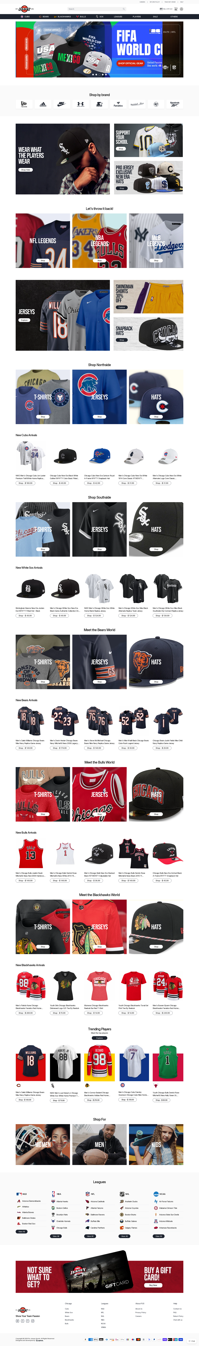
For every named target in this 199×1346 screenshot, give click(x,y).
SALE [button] (155, 16)
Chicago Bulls (61, 1228)
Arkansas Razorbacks (168, 1228)
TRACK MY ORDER (170, 2)
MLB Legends (156, 240)
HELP (181, 2)
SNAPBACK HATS (124, 330)
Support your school (123, 137)
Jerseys (99, 397)
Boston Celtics (62, 1208)
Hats (156, 397)
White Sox (69, 1312)
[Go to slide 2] (96, 74)
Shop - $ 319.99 (127, 1100)
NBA (102, 1320)
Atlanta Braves (28, 1212)
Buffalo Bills (95, 1221)
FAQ (174, 1312)
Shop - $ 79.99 (59, 1100)
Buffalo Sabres (131, 1221)
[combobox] (96, 9)
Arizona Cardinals (97, 1201)
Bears (46, 16)
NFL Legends (43, 240)
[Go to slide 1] (93, 74)
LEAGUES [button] (118, 16)
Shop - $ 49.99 (59, 483)
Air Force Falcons (166, 1201)
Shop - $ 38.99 (93, 880)
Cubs (27, 16)
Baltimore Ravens (98, 1214)
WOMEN (43, 1144)
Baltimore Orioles (28, 1218)
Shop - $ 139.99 (162, 615)
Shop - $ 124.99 (94, 615)
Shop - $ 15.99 (59, 1013)
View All (21, 1231)
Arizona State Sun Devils (169, 1214)
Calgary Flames (131, 1228)
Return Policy (178, 1316)
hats (156, 662)
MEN (99, 1144)
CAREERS (142, 2)
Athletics (25, 1207)
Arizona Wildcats (166, 1221)
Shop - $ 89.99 (161, 1100)
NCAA (103, 1324)
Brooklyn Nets (62, 1214)
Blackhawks (64, 16)
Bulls (83, 16)
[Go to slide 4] (103, 74)
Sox (101, 16)
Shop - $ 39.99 (127, 748)
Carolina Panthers (98, 1228)
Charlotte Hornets (63, 1221)
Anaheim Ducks (131, 1201)
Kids (156, 1144)
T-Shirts (43, 397)
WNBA (103, 1327)
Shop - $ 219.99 (93, 1100)
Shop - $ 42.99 (93, 483)
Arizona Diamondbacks (31, 1201)
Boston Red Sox (28, 1223)
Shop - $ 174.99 (60, 748)
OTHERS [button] (174, 16)
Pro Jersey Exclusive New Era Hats (125, 174)
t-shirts (43, 794)
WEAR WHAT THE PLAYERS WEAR (31, 155)
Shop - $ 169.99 (25, 483)
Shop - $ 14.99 (93, 1013)
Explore (99, 1038)
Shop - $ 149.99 (25, 748)
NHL (102, 1316)
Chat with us (177, 1320)
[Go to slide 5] (106, 74)
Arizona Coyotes (131, 1208)
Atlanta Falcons (97, 1208)
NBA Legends (99, 240)
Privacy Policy (140, 1312)
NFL (102, 1312)
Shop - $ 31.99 (127, 483)
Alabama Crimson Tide (168, 1208)
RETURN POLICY (155, 2)
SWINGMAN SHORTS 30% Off (124, 293)
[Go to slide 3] (99, 74)
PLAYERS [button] (137, 16)
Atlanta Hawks (62, 1201)
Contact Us (177, 1309)
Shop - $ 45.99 (162, 880)
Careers (138, 1316)
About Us (138, 1309)
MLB (102, 1309)
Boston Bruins (130, 1214)
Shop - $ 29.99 (162, 748)
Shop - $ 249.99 (163, 1013)
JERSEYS (26, 311)
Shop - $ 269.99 (26, 1013)
